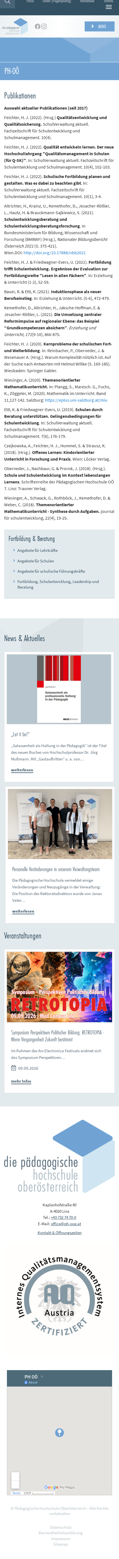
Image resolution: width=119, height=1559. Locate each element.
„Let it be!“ (20, 734)
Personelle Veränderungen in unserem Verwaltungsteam (56, 869)
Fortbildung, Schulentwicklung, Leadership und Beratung (58, 584)
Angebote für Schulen (35, 561)
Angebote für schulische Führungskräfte (51, 571)
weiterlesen (22, 769)
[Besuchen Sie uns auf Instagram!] (44, 26)
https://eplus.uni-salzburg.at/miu (76, 400)
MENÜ (101, 26)
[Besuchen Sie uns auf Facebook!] (37, 26)
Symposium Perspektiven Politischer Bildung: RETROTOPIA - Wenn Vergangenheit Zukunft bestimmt (57, 1035)
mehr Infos (21, 1081)
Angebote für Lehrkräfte (37, 550)
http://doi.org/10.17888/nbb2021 (55, 252)
